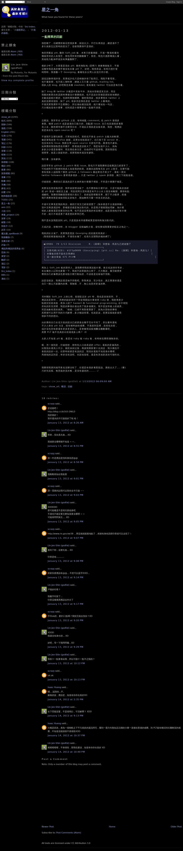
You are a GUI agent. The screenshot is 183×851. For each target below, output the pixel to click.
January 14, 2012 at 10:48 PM (66, 752)
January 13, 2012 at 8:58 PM (65, 462)
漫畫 (3, 177)
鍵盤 (3, 222)
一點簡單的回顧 (52, 36)
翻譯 (3, 260)
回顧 (3, 147)
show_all (5, 117)
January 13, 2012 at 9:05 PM (65, 521)
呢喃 (3, 154)
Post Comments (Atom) (68, 832)
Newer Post (48, 826)
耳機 (3, 184)
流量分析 (5, 241)
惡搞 (3, 252)
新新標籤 (5, 173)
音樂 (3, 151)
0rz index (30, 26)
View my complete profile (17, 80)
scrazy (51, 403)
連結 (3, 278)
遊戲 (3, 128)
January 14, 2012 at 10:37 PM (66, 735)
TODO (4, 199)
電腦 (3, 139)
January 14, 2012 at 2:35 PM (65, 699)
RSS (20, 51)
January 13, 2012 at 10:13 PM (66, 679)
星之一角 (5, 203)
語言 (3, 230)
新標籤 (4, 162)
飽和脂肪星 (6, 196)
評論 (3, 245)
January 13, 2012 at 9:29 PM (65, 647)
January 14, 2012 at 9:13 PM (65, 715)
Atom (13, 51)
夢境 (3, 188)
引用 (3, 136)
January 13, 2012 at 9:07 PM (65, 538)
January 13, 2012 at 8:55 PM (65, 446)
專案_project (7, 214)
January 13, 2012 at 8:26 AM (66, 422)
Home (112, 826)
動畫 (3, 181)
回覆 (3, 192)
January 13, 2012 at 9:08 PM (65, 561)
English (5, 132)
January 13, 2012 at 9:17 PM (65, 604)
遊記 (3, 263)
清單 (3, 218)
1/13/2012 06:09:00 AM (97, 381)
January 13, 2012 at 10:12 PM (66, 663)
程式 (3, 120)
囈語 (3, 166)
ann (3, 207)
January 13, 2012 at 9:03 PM (65, 495)
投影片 (4, 226)
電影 (3, 267)
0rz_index (6, 271)
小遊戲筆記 (19, 30)
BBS (3, 275)
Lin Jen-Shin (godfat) (58, 430)
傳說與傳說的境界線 (11, 248)
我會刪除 (5, 237)
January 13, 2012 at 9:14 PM (65, 577)
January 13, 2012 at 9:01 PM (65, 478)
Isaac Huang (54, 687)
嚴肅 (3, 169)
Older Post (176, 826)
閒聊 (3, 124)
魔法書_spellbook (10, 233)
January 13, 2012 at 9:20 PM (65, 620)
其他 (3, 158)
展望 (3, 256)
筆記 (3, 143)
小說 (3, 211)
